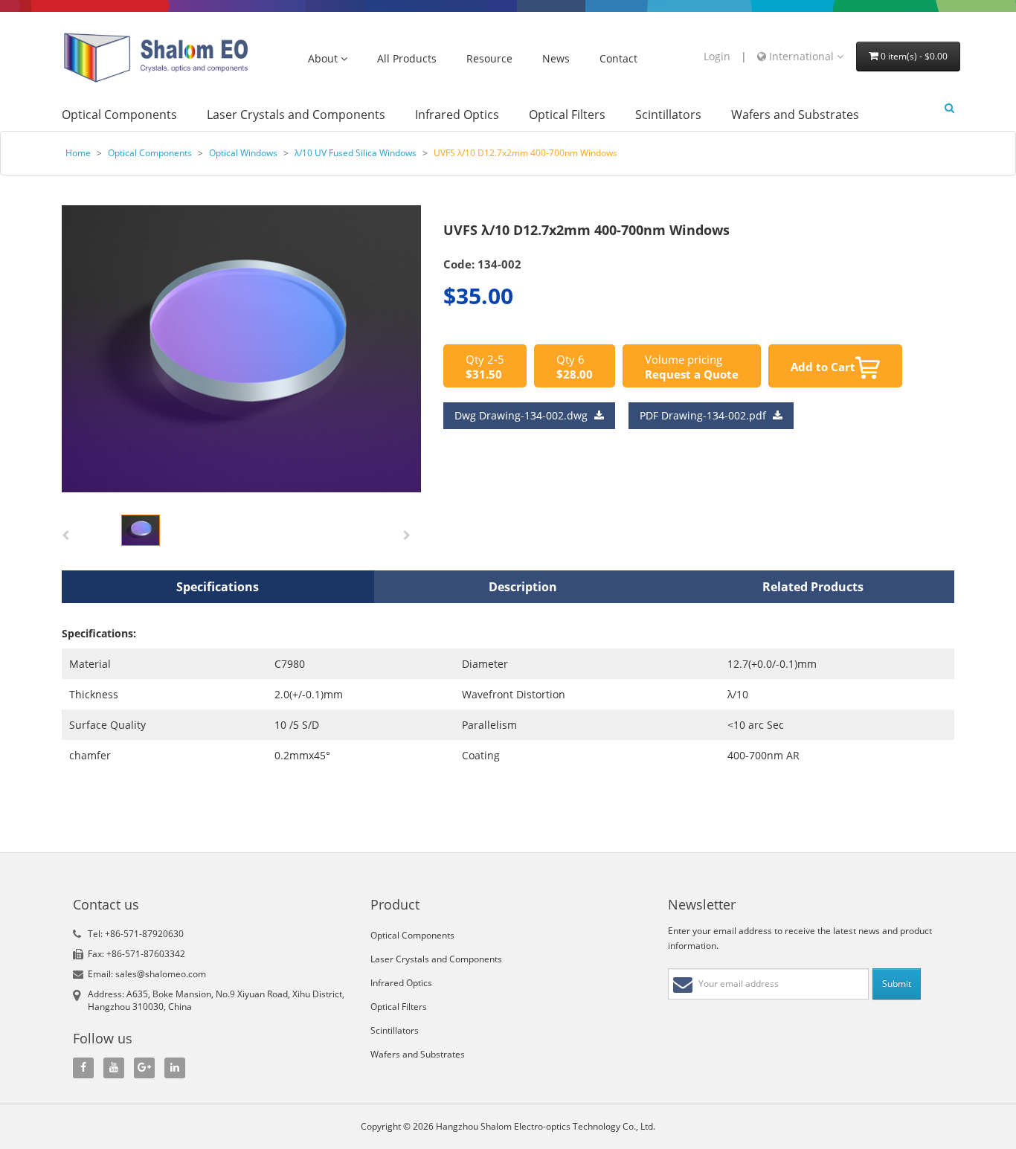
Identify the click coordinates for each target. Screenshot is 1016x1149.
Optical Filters (567, 115)
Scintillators (668, 115)
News (556, 59)
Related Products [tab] (813, 587)
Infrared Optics (457, 115)
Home (78, 153)
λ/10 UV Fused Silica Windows (356, 153)
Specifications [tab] (217, 587)
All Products (407, 59)
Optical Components (119, 115)
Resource (489, 59)
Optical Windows (243, 153)
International (801, 56)
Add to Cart (823, 366)
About (324, 59)
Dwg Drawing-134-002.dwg (522, 415)
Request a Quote (692, 374)
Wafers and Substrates (795, 115)
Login (717, 56)
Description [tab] (523, 587)
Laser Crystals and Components (296, 115)
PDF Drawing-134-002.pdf (704, 415)
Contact (618, 59)
